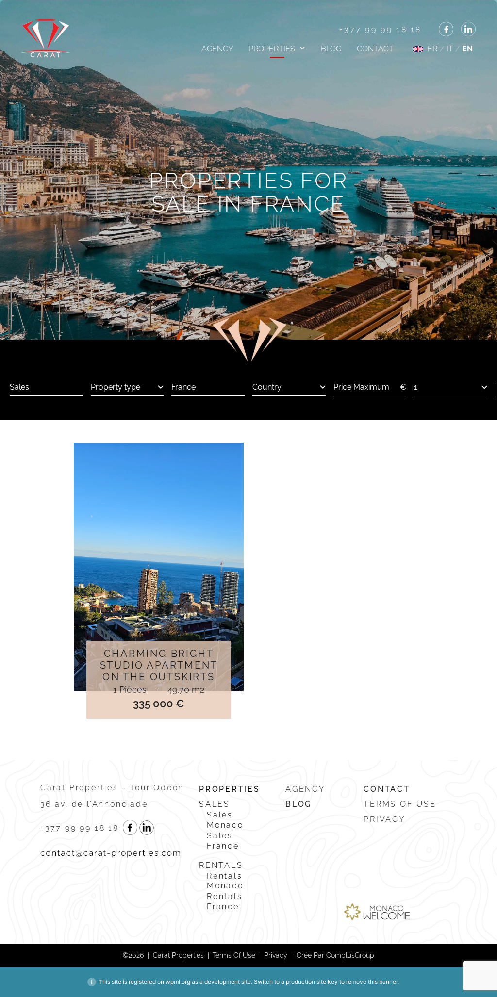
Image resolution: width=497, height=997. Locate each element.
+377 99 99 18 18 (380, 29)
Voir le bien (159, 567)
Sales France (223, 840)
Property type (115, 387)
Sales (214, 804)
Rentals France (225, 901)
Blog (331, 48)
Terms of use (400, 804)
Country (267, 387)
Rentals (221, 865)
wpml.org (178, 981)
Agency (217, 48)
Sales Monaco (225, 820)
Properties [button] (271, 48)
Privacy (384, 819)
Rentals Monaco (225, 881)
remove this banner (372, 981)
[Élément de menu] (446, 29)
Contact (375, 48)
